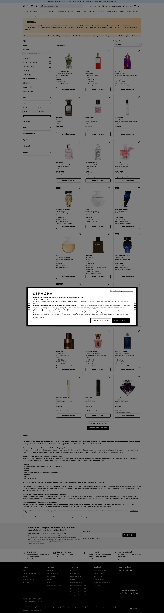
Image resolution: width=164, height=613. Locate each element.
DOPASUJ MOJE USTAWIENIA (100, 320)
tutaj (48, 299)
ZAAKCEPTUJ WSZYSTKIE (121, 320)
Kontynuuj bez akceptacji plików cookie (121, 291)
